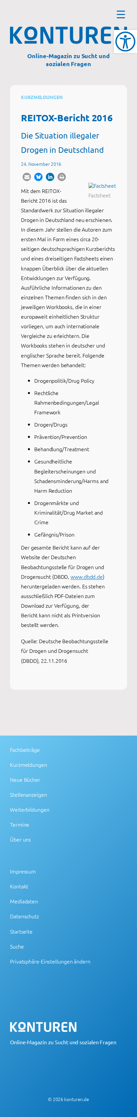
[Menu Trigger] (121, 14)
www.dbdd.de (86, 576)
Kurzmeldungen (42, 97)
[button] (27, 177)
